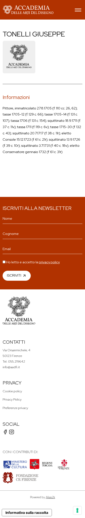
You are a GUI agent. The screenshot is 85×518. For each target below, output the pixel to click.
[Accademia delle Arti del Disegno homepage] (28, 9)
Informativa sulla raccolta (26, 512)
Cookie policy (12, 391)
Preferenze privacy (15, 408)
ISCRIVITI (14, 275)
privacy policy (49, 262)
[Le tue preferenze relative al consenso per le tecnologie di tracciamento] (77, 510)
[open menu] (78, 10)
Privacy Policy (12, 399)
